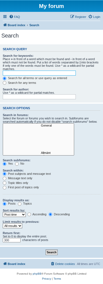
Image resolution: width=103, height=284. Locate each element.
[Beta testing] (38, 149)
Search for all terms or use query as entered (37, 78)
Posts (11, 203)
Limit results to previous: (21, 221)
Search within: (13, 170)
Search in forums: (16, 115)
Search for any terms (21, 82)
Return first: (11, 233)
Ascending (39, 214)
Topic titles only (17, 182)
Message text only (19, 178)
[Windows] (38, 137)
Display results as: (16, 200)
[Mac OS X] (38, 141)
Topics (27, 203)
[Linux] (38, 145)
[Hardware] (38, 130)
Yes (10, 163)
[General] (38, 126)
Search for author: (16, 89)
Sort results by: (14, 210)
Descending (61, 214)
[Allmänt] (38, 153)
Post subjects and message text (29, 173)
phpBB (37, 273)
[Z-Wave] (38, 133)
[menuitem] (14, 17)
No (22, 163)
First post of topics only (23, 187)
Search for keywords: (18, 55)
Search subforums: (16, 160)
